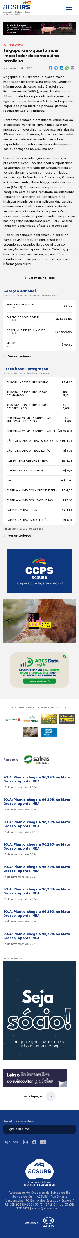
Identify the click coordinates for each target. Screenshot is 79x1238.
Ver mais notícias (42, 278)
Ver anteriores (19, 356)
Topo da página (33, 1096)
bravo (74, 1233)
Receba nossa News (19, 1121)
